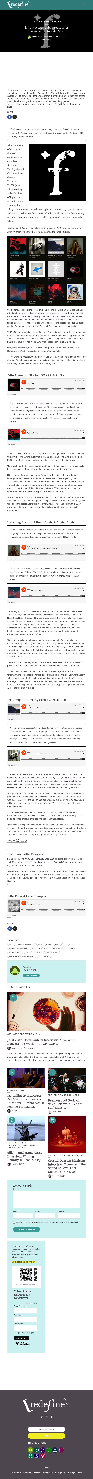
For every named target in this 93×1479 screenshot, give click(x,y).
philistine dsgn (15, 952)
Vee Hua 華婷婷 (18, 1164)
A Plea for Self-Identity (65, 1104)
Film (38, 1034)
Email (38, 1211)
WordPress (36, 1473)
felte (57, 944)
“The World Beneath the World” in (41, 1041)
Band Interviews (18, 1145)
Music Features (53, 22)
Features (36, 22)
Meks (20, 1473)
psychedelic (38, 952)
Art (9, 1034)
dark (40, 944)
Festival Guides (62, 1095)
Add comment (47, 40)
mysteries (35, 948)
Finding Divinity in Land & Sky (24, 1156)
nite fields (68, 948)
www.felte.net (17, 840)
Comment (17, 1189)
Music (76, 1095)
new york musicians (52, 948)
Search (46, 1436)
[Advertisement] (46, 71)
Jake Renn (56, 1112)
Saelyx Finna (17, 1048)
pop (27, 952)
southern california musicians (21, 956)
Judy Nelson (37, 37)
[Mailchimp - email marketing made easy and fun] (23, 1345)
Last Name (18, 1324)
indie (66, 944)
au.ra (11, 944)
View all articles (31, 975)
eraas (48, 944)
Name (16, 1211)
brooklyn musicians (26, 944)
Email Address (20, 1306)
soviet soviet (44, 956)
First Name (18, 1315)
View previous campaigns (24, 1333)
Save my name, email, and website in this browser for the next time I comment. (47, 1222)
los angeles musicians (18, 948)
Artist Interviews (23, 1034)
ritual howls (52, 952)
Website (61, 1211)
